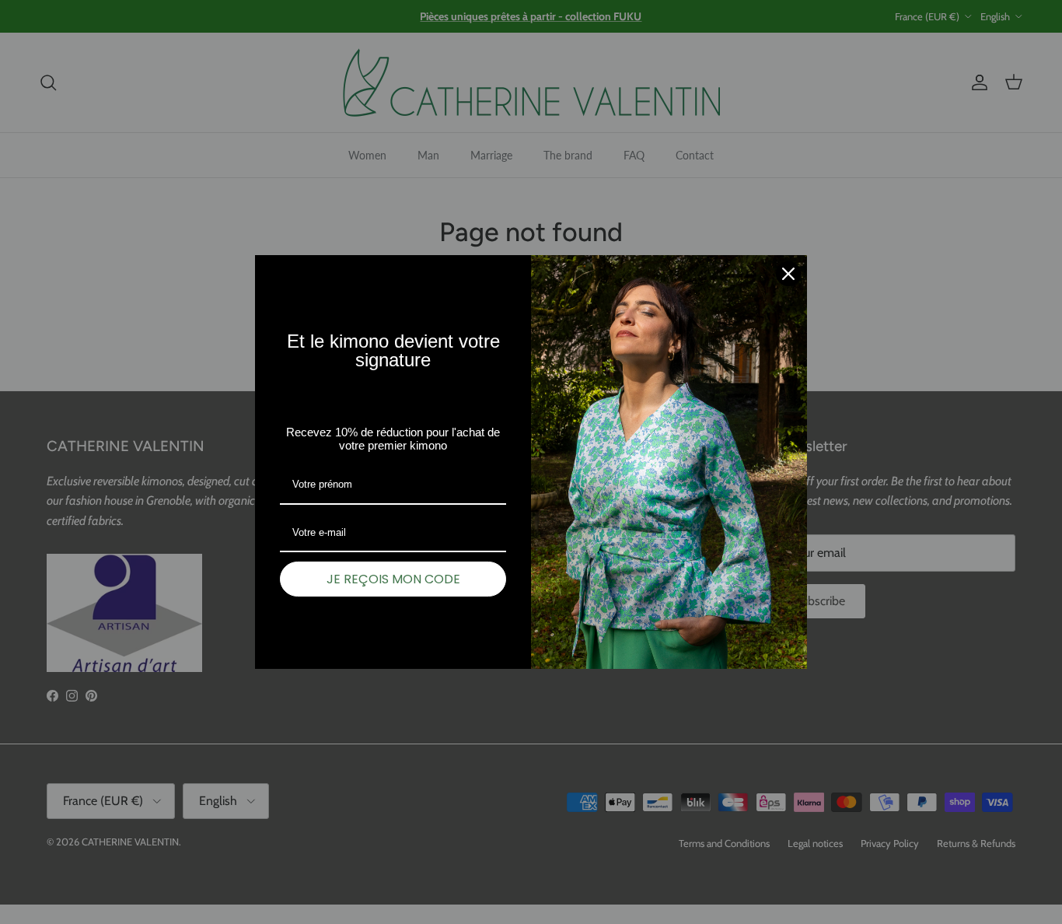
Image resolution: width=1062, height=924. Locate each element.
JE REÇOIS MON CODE (393, 579)
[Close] (788, 273)
